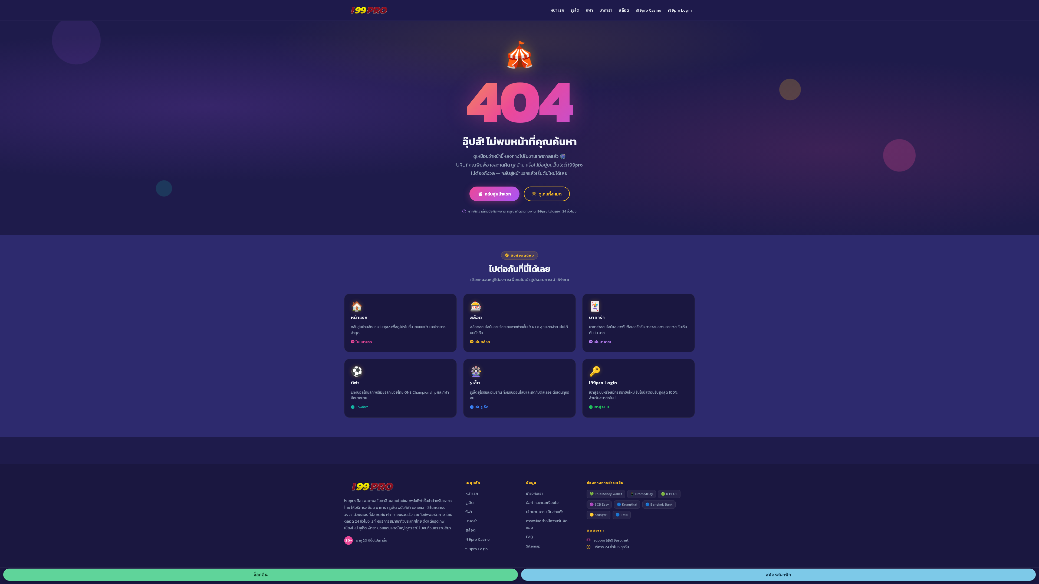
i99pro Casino (648, 10)
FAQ (529, 537)
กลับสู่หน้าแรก (498, 194)
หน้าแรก (557, 10)
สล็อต (624, 10)
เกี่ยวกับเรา (534, 493)
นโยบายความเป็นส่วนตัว (544, 512)
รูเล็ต (575, 10)
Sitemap (533, 546)
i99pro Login (680, 10)
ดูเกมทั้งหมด (550, 194)
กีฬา (589, 10)
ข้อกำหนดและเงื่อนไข (542, 503)
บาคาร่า (606, 10)
